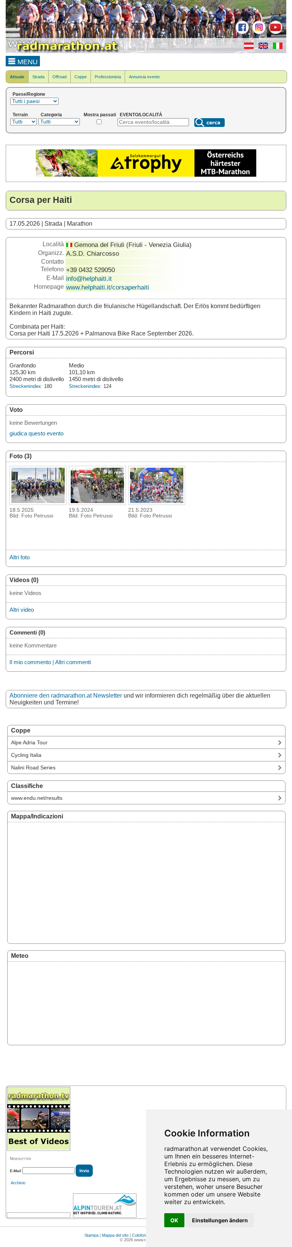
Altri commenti (73, 662)
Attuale (17, 76)
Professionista (108, 76)
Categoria (51, 114)
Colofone (140, 1235)
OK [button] (174, 1220)
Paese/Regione (29, 94)
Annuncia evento (144, 76)
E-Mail (15, 1171)
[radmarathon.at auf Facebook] (241, 32)
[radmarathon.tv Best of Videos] (38, 1119)
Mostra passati (100, 114)
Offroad (59, 76)
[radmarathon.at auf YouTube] (274, 32)
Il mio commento (30, 662)
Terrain (20, 114)
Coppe (81, 76)
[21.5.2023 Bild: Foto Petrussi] (156, 502)
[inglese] (261, 47)
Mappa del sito (115, 1235)
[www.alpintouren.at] (104, 1205)
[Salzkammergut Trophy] (146, 175)
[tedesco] (247, 47)
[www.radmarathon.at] (63, 51)
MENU (27, 62)
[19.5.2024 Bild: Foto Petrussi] (97, 502)
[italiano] (275, 47)
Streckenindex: (26, 386)
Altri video (22, 609)
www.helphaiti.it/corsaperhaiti (107, 287)
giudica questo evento (36, 433)
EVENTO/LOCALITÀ (141, 114)
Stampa (91, 1235)
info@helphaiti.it (89, 278)
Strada (38, 76)
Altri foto (20, 557)
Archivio (18, 1183)
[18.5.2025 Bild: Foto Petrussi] (38, 502)
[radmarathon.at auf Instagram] (258, 32)
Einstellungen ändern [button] (220, 1220)
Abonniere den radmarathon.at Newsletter (66, 695)
